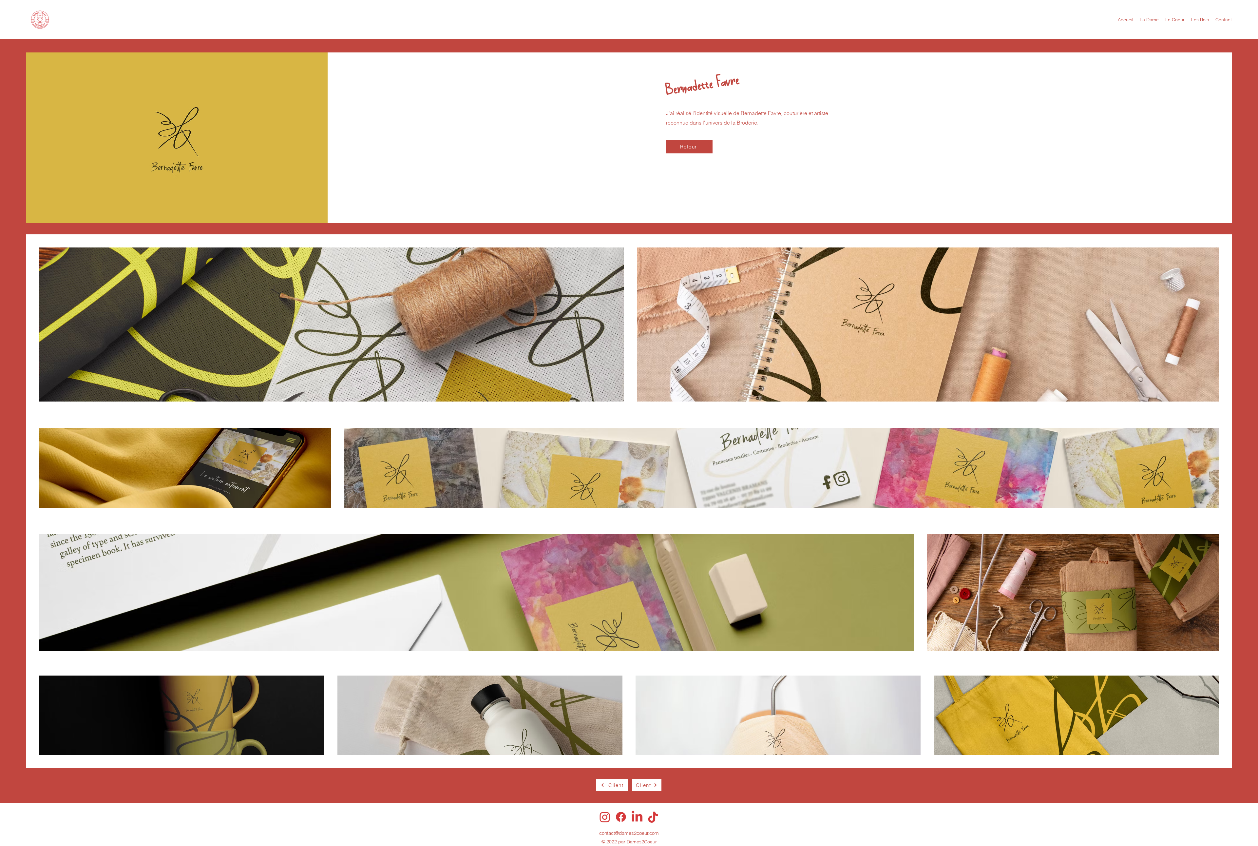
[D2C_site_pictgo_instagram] (605, 817)
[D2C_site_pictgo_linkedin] (637, 817)
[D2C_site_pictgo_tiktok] (653, 817)
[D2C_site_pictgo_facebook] (621, 817)
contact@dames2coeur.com (629, 833)
